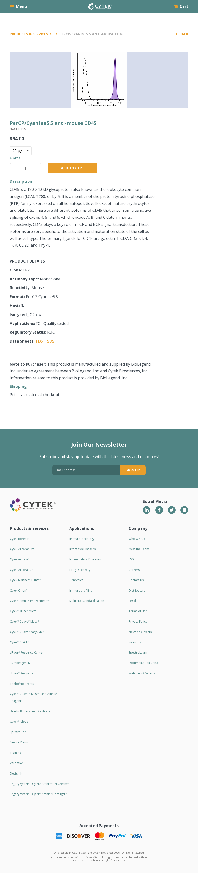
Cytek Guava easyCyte (27, 632)
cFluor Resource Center (26, 652)
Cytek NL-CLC (19, 642)
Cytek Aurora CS (21, 570)
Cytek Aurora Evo (22, 549)
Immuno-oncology (81, 539)
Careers (134, 570)
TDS (39, 341)
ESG (131, 559)
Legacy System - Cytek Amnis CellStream (39, 784)
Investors (135, 642)
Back (183, 34)
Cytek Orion (18, 590)
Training (15, 753)
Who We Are (137, 539)
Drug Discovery (79, 570)
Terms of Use (138, 611)
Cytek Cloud (19, 722)
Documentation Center (144, 663)
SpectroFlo (18, 732)
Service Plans (19, 742)
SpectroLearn (138, 652)
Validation (17, 763)
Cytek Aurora (19, 559)
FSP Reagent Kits (21, 663)
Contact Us (136, 580)
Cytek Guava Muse (24, 621)
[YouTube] (184, 510)
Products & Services (29, 34)
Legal (132, 601)
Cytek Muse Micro (23, 611)
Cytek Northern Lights (25, 580)
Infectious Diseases (82, 549)
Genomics (76, 580)
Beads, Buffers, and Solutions (30, 711)
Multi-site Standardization (86, 601)
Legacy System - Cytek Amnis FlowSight (38, 794)
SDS (50, 341)
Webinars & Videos (142, 673)
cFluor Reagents (21, 673)
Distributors (137, 590)
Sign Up (133, 470)
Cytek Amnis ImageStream (30, 601)
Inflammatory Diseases (85, 559)
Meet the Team (139, 549)
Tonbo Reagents (22, 684)
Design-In (16, 773)
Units (15, 158)
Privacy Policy (138, 621)
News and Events (140, 632)
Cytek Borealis (20, 539)
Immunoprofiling (80, 590)
